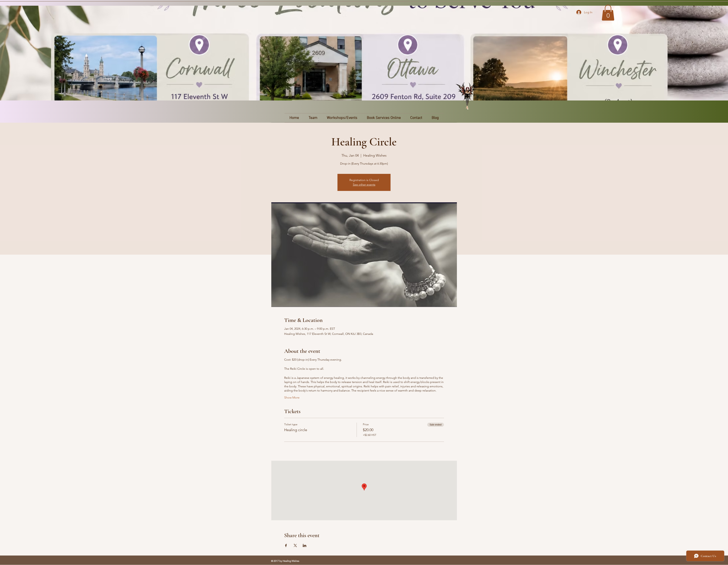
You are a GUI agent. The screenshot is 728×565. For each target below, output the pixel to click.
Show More (292, 397)
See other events (364, 184)
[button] (608, 13)
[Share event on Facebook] (286, 545)
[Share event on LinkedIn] (304, 545)
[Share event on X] (295, 545)
